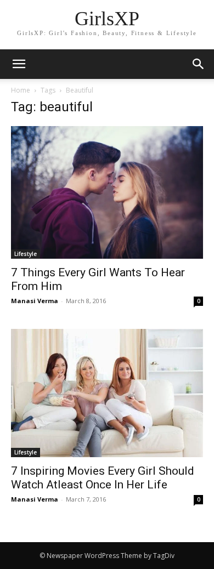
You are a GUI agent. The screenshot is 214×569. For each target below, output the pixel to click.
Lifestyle (25, 254)
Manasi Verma (34, 301)
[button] (198, 64)
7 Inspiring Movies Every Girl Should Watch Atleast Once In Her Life (102, 477)
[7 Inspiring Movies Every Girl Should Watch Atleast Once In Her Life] (107, 393)
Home (20, 90)
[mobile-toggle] (18, 64)
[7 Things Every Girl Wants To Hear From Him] (107, 192)
